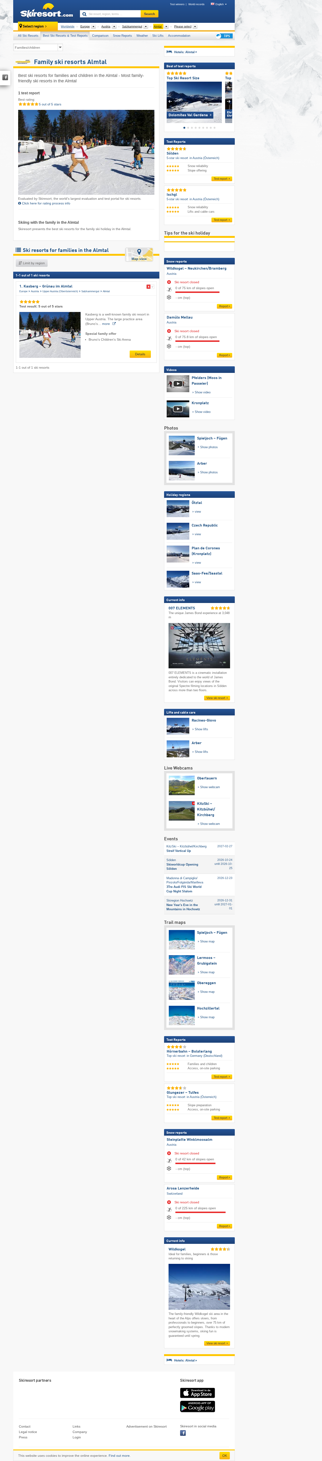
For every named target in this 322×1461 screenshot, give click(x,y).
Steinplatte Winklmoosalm (189, 1140)
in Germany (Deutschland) (204, 1056)
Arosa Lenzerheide (183, 1188)
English (219, 4)
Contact (24, 1426)
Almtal (106, 291)
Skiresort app (192, 1381)
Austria (35, 291)
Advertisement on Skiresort (146, 1426)
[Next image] (228, 101)
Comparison (100, 35)
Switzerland (174, 1193)
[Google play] (197, 1411)
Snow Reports (122, 35)
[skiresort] (44, 11)
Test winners (177, 4)
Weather (142, 35)
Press (23, 1437)
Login (77, 1437)
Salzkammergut (90, 291)
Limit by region (33, 263)
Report (223, 306)
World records (196, 4)
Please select (182, 26)
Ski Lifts (158, 35)
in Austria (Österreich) (204, 158)
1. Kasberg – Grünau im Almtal (45, 286)
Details (140, 354)
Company (80, 1432)
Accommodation (179, 35)
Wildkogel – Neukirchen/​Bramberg (197, 269)
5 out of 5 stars (49, 104)
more (106, 324)
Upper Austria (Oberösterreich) (60, 291)
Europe (23, 291)
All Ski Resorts (28, 35)
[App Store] (197, 1398)
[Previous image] (170, 101)
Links (76, 1426)
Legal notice (28, 1432)
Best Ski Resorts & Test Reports (65, 35)
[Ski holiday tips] (224, 36)
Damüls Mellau (180, 317)
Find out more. (120, 1455)
